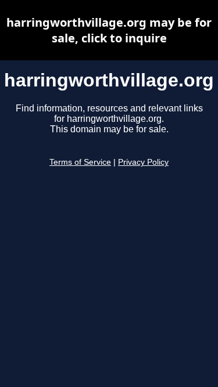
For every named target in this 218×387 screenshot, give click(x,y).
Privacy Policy (143, 162)
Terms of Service (80, 162)
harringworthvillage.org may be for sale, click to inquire (109, 30)
